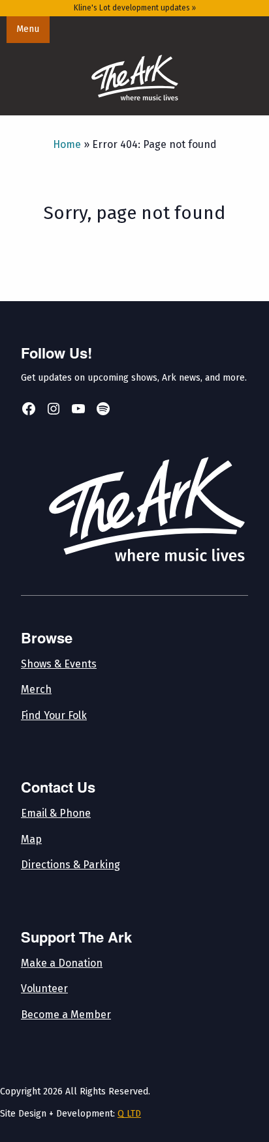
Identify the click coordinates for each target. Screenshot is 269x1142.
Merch (36, 689)
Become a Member (66, 1014)
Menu (27, 29)
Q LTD (129, 1113)
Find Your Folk (54, 715)
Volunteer (44, 988)
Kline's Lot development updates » (135, 7)
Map (31, 839)
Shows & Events (59, 664)
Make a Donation (62, 963)
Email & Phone (56, 813)
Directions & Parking (70, 864)
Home (67, 144)
